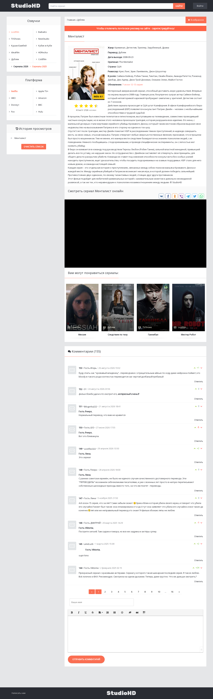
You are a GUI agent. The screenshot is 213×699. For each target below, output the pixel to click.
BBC (40, 104)
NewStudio (43, 38)
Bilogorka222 (90, 406)
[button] (72, 612)
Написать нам (18, 693)
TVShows (15, 38)
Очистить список (34, 146)
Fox (13, 111)
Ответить (198, 381)
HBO (13, 97)
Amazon (42, 97)
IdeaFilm (15, 52)
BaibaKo (42, 31)
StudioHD (25, 5)
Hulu (40, 111)
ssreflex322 (90, 448)
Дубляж (122, 52)
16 (172, 591)
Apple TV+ (43, 91)
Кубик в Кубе (45, 45)
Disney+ (15, 104)
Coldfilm (42, 59)
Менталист (20, 138)
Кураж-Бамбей (19, 45)
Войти (200, 5)
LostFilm (15, 31)
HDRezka (43, 52)
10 (159, 591)
